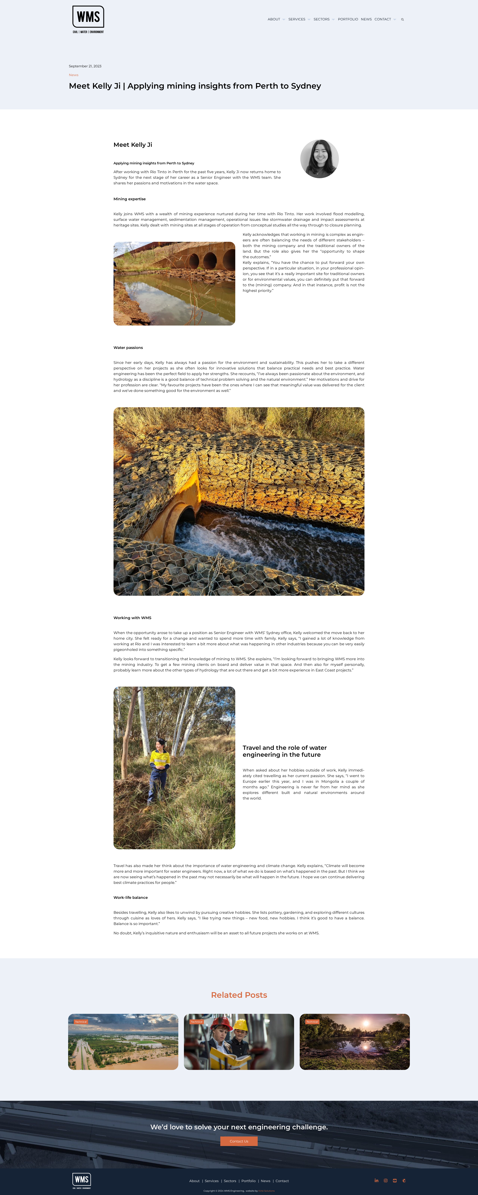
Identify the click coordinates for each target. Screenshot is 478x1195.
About (274, 19)
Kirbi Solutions (266, 1190)
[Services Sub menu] (309, 19)
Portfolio (348, 19)
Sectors (322, 19)
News (366, 19)
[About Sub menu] (284, 19)
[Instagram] (385, 1181)
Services (296, 19)
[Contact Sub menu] (395, 19)
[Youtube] (395, 1181)
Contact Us (239, 1141)
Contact (383, 19)
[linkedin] (376, 1181)
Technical (81, 1021)
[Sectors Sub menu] (333, 19)
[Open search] (401, 19)
